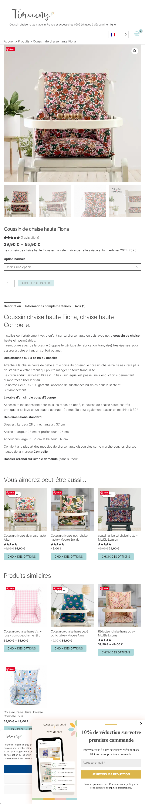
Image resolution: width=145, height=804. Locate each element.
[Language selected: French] (119, 34)
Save (11, 49)
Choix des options (22, 556)
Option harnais (14, 259)
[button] (134, 51)
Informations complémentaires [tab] (48, 306)
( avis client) (30, 237)
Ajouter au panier (36, 283)
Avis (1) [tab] (80, 306)
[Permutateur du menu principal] (8, 34)
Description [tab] (12, 306)
